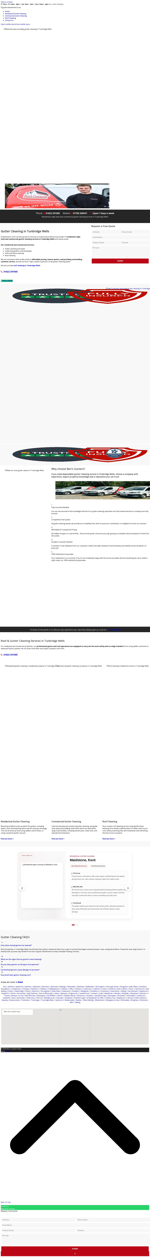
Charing (25, 989)
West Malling (88, 1000)
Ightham (64, 993)
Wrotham (143, 1000)
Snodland (68, 998)
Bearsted (54, 986)
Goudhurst (94, 991)
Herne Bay (21, 993)
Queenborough (100, 995)
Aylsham (28, 986)
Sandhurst (141, 995)
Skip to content (6, 2)
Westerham (99, 1000)
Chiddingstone (53, 989)
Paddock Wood (69, 995)
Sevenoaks (21, 998)
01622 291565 (53, 213)
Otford (59, 995)
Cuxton (104, 989)
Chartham (34, 989)
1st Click (7, 1051)
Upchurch (59, 1000)
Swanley (5, 1000)
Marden (117, 993)
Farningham (45, 991)
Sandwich (6, 998)
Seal (13, 998)
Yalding (77, 1002)
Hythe (56, 993)
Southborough (79, 998)
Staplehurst (121, 998)
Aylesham (36, 986)
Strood (130, 998)
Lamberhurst (84, 993)
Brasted (143, 986)
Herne (13, 993)
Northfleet (51, 995)
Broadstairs (5, 989)
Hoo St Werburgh (46, 993)
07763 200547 (80, 213)
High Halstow (32, 993)
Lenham (94, 993)
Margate (125, 993)
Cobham (78, 989)
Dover (131, 989)
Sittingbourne (49, 998)
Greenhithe (114, 991)
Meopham (134, 993)
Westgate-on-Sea (112, 1000)
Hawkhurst (143, 991)
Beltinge (62, 986)
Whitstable (125, 1000)
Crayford (96, 989)
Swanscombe (14, 1000)
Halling (123, 991)
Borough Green (112, 986)
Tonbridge (35, 1000)
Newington (41, 995)
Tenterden (25, 1000)
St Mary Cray (110, 998)
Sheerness (31, 998)
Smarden (59, 998)
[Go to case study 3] (77, 924)
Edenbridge (19, 991)
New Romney (30, 995)
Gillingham (85, 991)
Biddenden (90, 986)
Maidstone (108, 993)
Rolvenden (131, 995)
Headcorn (5, 993)
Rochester (121, 995)
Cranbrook (87, 989)
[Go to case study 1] (73, 924)
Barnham (45, 986)
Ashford (11, 986)
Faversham (56, 991)
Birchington (100, 986)
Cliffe (71, 989)
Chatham (42, 989)
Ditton (124, 989)
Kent (20, 982)
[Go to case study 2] (75, 924)
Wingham (134, 1000)
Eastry (10, 991)
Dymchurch (139, 989)
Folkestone (66, 991)
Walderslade (69, 1000)
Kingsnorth (73, 993)
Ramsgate (112, 995)
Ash (4, 986)
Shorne (39, 998)
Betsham (80, 986)
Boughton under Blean (129, 986)
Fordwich (75, 991)
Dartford (112, 989)
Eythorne (35, 991)
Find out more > (7, 839)
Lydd (101, 993)
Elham (27, 991)
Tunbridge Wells (47, 1000)
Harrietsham (133, 991)
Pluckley (90, 995)
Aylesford (19, 986)
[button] (15, 24)
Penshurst (81, 995)
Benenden (71, 986)
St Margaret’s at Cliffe (95, 998)
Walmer (79, 1000)
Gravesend (104, 991)
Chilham (64, 989)
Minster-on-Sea (17, 995)
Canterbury (16, 989)
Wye (71, 1002)
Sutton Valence (140, 998)
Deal (119, 989)
